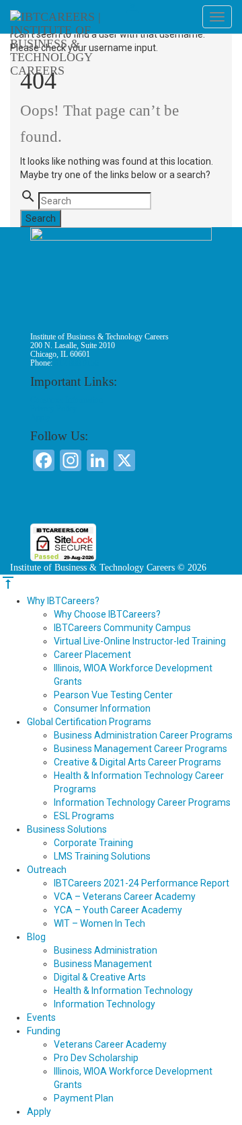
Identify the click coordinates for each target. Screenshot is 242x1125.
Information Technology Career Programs (142, 802)
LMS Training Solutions (102, 856)
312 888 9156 (76, 363)
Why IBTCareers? (63, 600)
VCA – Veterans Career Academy (125, 896)
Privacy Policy (53, 408)
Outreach (47, 869)
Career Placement (92, 654)
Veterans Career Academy (110, 1044)
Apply (40, 417)
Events (41, 1017)
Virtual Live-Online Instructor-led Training (140, 641)
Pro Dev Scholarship (96, 1057)
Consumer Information (66, 400)
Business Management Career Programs (140, 748)
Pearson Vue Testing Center (113, 695)
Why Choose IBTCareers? (107, 614)
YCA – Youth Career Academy (118, 910)
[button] (121, 499)
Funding (44, 1031)
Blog (36, 936)
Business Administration (105, 950)
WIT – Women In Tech (99, 923)
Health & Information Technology (123, 990)
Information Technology (104, 1004)
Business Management (103, 963)
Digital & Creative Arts (100, 977)
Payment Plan (84, 1098)
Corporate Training (93, 842)
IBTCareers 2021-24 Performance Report (141, 883)
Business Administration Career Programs (143, 735)
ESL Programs (84, 815)
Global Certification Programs (89, 721)
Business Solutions (67, 829)
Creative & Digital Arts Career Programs (137, 762)
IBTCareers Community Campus (122, 627)
